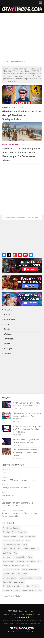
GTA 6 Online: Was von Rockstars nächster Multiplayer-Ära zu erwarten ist (27, 416)
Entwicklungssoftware (27, 536)
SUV (15, 108)
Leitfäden (8, 353)
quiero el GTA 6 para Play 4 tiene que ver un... (21, 480)
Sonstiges (8, 348)
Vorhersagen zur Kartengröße (14, 557)
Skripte (7, 329)
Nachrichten (7, 108)
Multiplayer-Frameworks (26, 561)
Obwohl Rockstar (13, 528)
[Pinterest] (25, 255)
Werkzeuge (8, 334)
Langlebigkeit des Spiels (11, 545)
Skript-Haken (22, 574)
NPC (39, 561)
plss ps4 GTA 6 (8, 495)
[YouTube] (20, 255)
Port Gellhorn (8, 570)
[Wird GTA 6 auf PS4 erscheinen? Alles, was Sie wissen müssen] (6, 404)
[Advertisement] (22, 37)
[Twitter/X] (9, 255)
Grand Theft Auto (9, 549)
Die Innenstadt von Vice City (13, 540)
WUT (17, 570)
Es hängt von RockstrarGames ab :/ (16, 488)
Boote (4, 145)
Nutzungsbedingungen (27, 611)
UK (28, 586)
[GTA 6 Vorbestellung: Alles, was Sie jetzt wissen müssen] (6, 441)
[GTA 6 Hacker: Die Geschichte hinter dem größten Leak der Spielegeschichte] (22, 94)
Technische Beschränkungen (13, 586)
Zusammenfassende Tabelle (30, 578)
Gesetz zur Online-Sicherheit (13, 565)
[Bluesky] (31, 255)
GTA (19, 549)
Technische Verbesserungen (13, 582)
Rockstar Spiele (8, 574)
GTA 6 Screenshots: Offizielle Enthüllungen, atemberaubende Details (26, 453)
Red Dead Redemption (30, 570)
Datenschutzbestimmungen (14, 614)
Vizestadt (35, 586)
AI (3, 528)
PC (28, 565)
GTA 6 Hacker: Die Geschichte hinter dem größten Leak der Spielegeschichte (22, 115)
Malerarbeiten (10, 319)
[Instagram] (15, 255)
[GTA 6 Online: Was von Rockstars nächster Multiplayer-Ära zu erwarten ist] (6, 415)
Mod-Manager (8, 561)
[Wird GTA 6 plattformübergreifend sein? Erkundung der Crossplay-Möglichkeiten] (6, 428)
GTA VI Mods (14, 596)
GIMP (25, 545)
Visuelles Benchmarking (11, 590)
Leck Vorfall (7, 553)
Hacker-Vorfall (29, 549)
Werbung (28, 614)
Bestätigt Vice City (9, 536)
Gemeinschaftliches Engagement (15, 532)
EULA (28, 540)
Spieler (7, 324)
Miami (29, 557)
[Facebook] (4, 255)
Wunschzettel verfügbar (32, 590)
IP (38, 549)
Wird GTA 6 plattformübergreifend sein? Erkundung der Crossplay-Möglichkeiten (27, 429)
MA (15, 553)
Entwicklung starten (10, 578)
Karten (7, 314)
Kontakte (36, 614)
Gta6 (4, 472)
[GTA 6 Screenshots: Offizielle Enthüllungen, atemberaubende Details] (6, 451)
